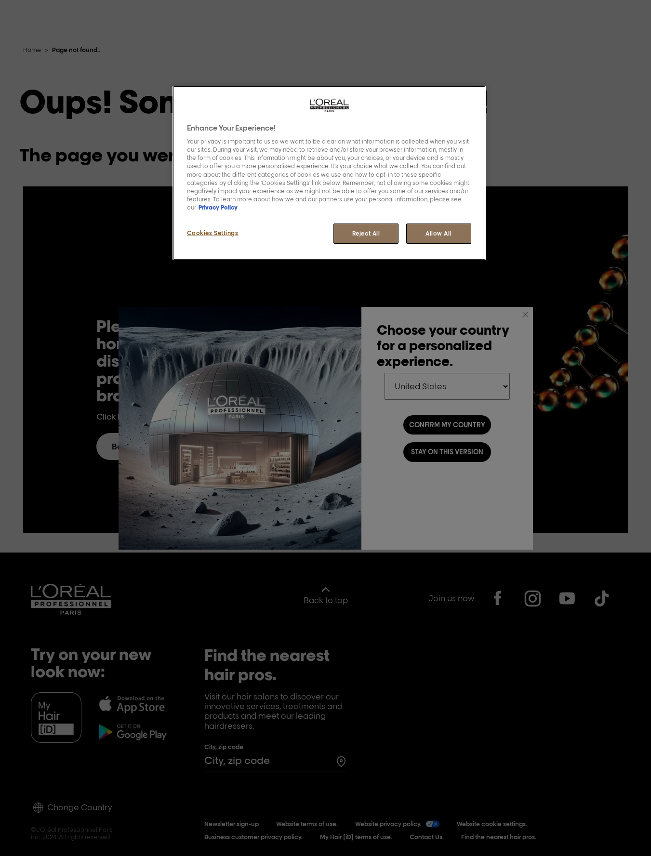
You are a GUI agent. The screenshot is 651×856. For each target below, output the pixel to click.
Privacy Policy (218, 207)
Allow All (438, 233)
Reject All (366, 233)
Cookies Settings (213, 233)
